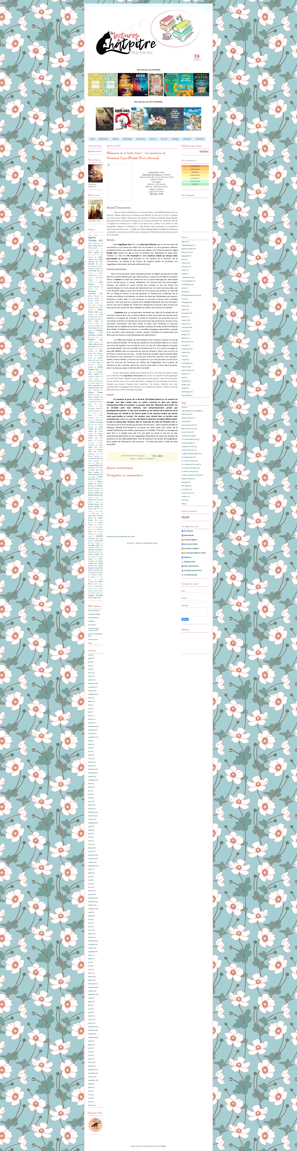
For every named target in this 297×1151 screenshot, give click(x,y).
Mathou (100, 486)
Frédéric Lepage (93, 378)
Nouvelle (184, 345)
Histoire (184, 310)
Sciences (184, 374)
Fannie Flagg (95, 362)
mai (89, 666)
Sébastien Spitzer (97, 575)
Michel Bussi (93, 495)
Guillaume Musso (94, 388)
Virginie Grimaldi (95, 595)
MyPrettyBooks (189, 535)
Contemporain (186, 277)
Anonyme (90, 273)
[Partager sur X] (157, 456)
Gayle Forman (95, 383)
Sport (183, 377)
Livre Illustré (185, 327)
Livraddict (195, 166)
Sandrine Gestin (95, 552)
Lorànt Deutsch (93, 461)
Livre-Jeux (185, 331)
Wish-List (153, 139)
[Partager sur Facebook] (159, 456)
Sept (183, 504)
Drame (184, 288)
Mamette (184, 482)
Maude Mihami (93, 490)
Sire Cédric (91, 556)
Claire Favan (92, 328)
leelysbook (187, 557)
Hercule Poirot (186, 432)
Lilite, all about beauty (191, 566)
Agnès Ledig (92, 246)
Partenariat (149, 459)
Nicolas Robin (92, 509)
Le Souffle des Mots (190, 575)
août (89, 655)
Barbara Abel (93, 289)
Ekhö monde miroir (188, 429)
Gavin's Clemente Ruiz (95, 381)
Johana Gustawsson (94, 411)
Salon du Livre (92, 639)
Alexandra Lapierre (94, 250)
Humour (184, 317)
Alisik (183, 407)
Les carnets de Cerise (189, 461)
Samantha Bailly (94, 545)
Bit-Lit (183, 259)
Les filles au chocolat (188, 471)
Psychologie (186, 363)
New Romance (186, 342)
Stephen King (98, 570)
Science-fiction (186, 370)
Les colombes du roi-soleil (190, 464)
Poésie (184, 356)
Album (184, 242)
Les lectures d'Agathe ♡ (192, 548)
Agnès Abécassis (94, 243)
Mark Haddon (91, 477)
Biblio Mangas (127, 139)
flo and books (188, 531)
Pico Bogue (185, 489)
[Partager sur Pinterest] (162, 456)
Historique (185, 313)
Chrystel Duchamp (94, 326)
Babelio (195, 172)
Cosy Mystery (186, 284)
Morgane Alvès (93, 497)
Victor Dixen (93, 588)
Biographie (185, 256)
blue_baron (149, 1146)
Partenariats (187, 139)
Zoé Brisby (95, 598)
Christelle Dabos (93, 323)
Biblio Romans (103, 139)
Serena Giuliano (94, 554)
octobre (90, 691)
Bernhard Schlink (93, 303)
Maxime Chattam (94, 493)
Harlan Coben (95, 392)
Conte (184, 274)
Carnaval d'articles (94, 614)
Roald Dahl (99, 541)
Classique (185, 267)
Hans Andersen (93, 390)
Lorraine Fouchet (94, 458)
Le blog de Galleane (190, 540)
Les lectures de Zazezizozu (193, 570)
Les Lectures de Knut (190, 544)
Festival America (93, 618)
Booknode (195, 169)
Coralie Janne (93, 342)
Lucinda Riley (93, 465)
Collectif (91, 340)
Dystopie (184, 292)
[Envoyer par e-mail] (153, 456)
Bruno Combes (92, 305)
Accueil (92, 139)
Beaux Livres (186, 252)
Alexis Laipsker (93, 253)
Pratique (184, 360)
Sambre (184, 497)
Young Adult (185, 395)
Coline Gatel (95, 337)
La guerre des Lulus (188, 450)
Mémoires (185, 338)
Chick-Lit (184, 263)
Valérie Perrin (98, 586)
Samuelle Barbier (94, 547)
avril (89, 669)
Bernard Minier (93, 298)
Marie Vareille (93, 472)
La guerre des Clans (188, 447)
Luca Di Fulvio (93, 463)
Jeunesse (140, 459)
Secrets (184, 500)
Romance (185, 367)
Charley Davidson (187, 418)
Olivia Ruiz (95, 513)
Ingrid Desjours (94, 397)
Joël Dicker (99, 420)
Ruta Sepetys (95, 543)
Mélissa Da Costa (94, 500)
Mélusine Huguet (93, 502)
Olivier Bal (91, 516)
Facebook (195, 178)
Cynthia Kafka (92, 344)
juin (89, 662)
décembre (91, 683)
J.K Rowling (91, 401)
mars (90, 673)
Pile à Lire (164, 139)
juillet (90, 658)
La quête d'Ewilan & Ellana (190, 454)
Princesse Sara (186, 493)
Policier (184, 352)
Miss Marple (186, 486)
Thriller (184, 385)
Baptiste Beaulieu (94, 287)
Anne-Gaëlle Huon (94, 271)
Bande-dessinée (187, 249)
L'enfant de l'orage (188, 436)
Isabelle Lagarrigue (94, 399)
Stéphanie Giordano (96, 572)
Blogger (163, 1146)
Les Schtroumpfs (187, 457)
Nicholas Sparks (93, 504)
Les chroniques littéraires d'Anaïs (195, 553)
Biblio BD (115, 139)
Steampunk (185, 381)
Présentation (200, 139)
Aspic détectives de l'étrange (191, 411)
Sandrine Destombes (95, 550)
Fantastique (185, 302)
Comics (184, 270)
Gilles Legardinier (94, 385)
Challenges (175, 139)
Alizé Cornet (92, 255)
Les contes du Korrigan (189, 468)
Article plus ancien (129, 536)
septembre (91, 694)
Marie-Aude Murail (94, 474)
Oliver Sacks (99, 511)
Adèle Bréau (93, 235)
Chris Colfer (93, 321)
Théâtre (184, 388)
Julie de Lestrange (96, 422)
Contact (195, 184)
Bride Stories (186, 414)
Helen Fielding (96, 395)
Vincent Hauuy (95, 593)
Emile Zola (99, 360)
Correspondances (187, 281)
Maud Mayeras (95, 488)
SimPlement (195, 175)
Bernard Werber (93, 300)
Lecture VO (185, 324)
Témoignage (186, 392)
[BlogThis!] (155, 456)
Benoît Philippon (93, 296)
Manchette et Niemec (95, 468)
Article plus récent (112, 536)
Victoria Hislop (98, 591)
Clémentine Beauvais (95, 335)
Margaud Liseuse (189, 562)
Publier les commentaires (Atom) (146, 543)
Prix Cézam (91, 625)
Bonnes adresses (94, 611)
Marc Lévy (95, 470)
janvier (90, 680)
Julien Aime (93, 424)
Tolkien (93, 577)
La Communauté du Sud (189, 439)
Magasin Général (187, 479)
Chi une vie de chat (188, 425)
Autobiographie (187, 245)
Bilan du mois (140, 139)
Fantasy (184, 306)
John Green (92, 413)
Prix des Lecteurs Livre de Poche (93, 629)
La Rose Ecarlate (187, 443)
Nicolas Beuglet (94, 507)
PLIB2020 (91, 621)
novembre (91, 687)
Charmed (185, 421)
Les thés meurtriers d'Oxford (191, 475)
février (90, 676)
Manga (184, 334)
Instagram (195, 181)
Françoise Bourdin (94, 376)
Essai (183, 299)
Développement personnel (190, 295)
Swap (90, 643)
